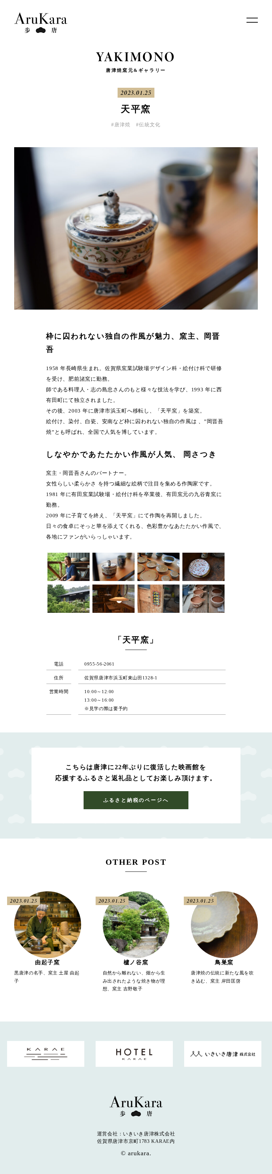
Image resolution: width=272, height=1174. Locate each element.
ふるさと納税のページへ (136, 800)
